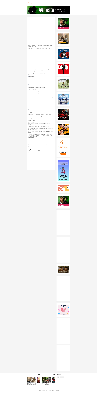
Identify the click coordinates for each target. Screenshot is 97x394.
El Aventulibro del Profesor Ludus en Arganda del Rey (46, 384)
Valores (29, 149)
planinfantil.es (33, 3)
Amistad (29, 150)
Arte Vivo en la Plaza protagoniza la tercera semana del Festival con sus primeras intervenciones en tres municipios (31, 384)
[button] (39, 374)
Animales (32, 150)
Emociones (36, 150)
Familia (39, 150)
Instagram (43, 146)
